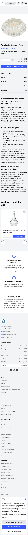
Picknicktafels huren (6, 481)
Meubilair (3, 402)
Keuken (3, 395)
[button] (26, 3)
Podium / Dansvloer (6, 405)
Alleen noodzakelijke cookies (14, 522)
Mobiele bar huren (6, 443)
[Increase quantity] (9, 60)
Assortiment (4, 10)
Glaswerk (3, 392)
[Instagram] (14, 370)
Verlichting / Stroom (6, 414)
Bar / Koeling (4, 380)
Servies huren (4, 491)
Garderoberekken (6, 434)
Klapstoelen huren (6, 469)
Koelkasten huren (5, 472)
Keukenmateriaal (5, 437)
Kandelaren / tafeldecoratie (12, 10)
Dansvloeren (4, 425)
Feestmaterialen (5, 431)
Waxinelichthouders (18, 10)
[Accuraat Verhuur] (2, 3)
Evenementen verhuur (7, 428)
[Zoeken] (14, 3)
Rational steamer (5, 455)
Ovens (3, 446)
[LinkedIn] (17, 370)
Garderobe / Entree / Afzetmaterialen (10, 389)
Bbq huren (4, 421)
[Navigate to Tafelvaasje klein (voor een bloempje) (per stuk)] (14, 218)
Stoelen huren (4, 494)
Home (1, 10)
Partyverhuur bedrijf (6, 452)
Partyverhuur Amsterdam (7, 449)
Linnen (3, 399)
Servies (3, 408)
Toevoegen (19, 236)
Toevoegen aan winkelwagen (14, 66)
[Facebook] (11, 370)
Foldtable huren (5, 466)
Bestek (3, 383)
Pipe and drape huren (7, 484)
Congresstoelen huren (7, 463)
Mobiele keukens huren (7, 475)
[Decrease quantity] (2, 60)
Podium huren (4, 488)
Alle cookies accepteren (14, 526)
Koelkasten (4, 440)
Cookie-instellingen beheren (14, 531)
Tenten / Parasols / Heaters (8, 411)
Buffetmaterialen (5, 386)
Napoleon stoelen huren (7, 478)
